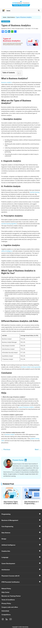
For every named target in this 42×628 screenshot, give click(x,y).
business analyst (9, 434)
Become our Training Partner (11, 596)
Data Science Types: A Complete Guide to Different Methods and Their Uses (11, 502)
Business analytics (6, 82)
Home (8, 10)
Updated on (8, 28)
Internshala (5, 611)
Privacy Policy (6, 603)
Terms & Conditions (8, 599)
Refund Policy (6, 588)
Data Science (11, 17)
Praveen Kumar (19, 28)
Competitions (6, 614)
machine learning (34, 192)
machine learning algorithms (9, 223)
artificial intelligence (6, 251)
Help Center (5, 592)
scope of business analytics (26, 407)
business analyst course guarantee (30, 367)
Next (38, 449)
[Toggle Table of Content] (18, 73)
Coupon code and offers (10, 607)
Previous (5, 449)
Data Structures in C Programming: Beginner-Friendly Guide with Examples (31, 502)
